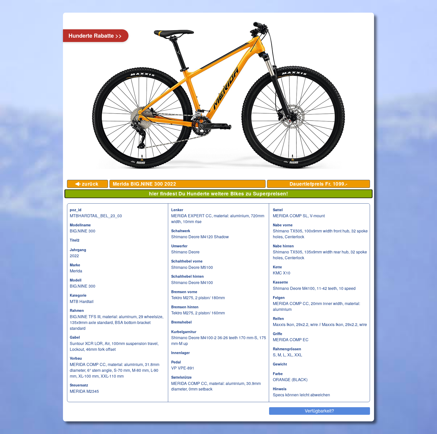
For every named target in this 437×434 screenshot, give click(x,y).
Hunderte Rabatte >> (95, 35)
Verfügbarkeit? (319, 410)
